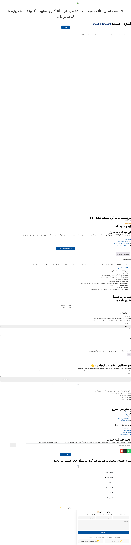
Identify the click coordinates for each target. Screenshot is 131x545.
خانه (130, 34)
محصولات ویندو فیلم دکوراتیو (116, 34)
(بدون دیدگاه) (122, 226)
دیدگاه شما (128, 329)
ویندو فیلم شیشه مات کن (102, 34)
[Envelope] (121, 451)
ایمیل (129, 344)
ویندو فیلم (125, 34)
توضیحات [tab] (126, 254)
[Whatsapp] (129, 451)
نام (130, 338)
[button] (65, 454)
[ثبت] (13, 445)
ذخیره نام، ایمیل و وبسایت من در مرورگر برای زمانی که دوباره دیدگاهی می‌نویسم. (109, 351)
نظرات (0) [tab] (119, 254)
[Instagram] (125, 451)
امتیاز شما (128, 323)
